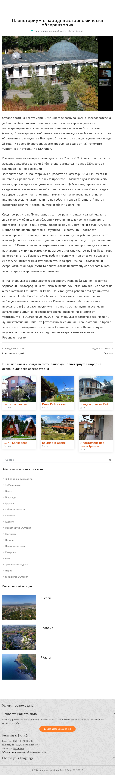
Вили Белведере (15, 442)
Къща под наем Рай (94, 404)
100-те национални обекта (18, 478)
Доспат (7, 407)
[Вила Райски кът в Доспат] (57, 389)
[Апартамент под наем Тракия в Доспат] (96, 427)
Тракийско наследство (16, 564)
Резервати (10, 552)
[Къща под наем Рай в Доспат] (96, 389)
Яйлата (46, 657)
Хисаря (46, 598)
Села (7, 558)
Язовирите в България (16, 576)
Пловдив (47, 627)
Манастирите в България (18, 527)
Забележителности (15, 509)
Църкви (9, 570)
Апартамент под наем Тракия (92, 444)
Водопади (10, 497)
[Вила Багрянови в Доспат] (19, 389)
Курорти (9, 521)
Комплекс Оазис (54, 442)
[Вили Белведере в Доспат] (19, 427)
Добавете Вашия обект (59, 728)
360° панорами (13, 485)
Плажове (10, 540)
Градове (9, 503)
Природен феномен (15, 546)
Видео (8, 491)
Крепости (10, 515)
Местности (10, 534)
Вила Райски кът (54, 404)
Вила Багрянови (15, 404)
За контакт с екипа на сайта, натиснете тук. (25, 752)
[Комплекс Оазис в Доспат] (57, 427)
